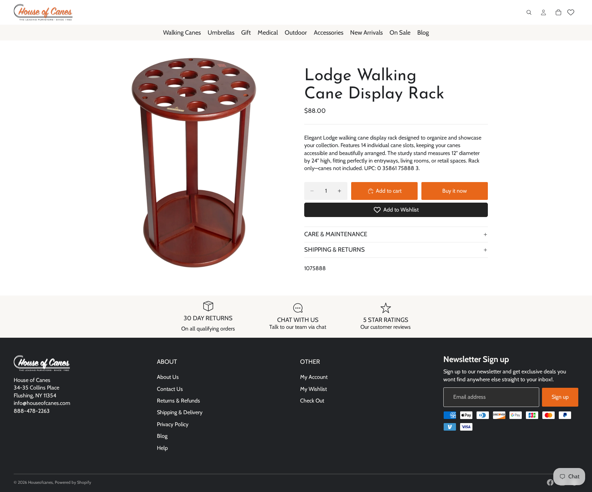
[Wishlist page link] (570, 12)
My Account (314, 377)
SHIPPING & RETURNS (334, 249)
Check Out (312, 400)
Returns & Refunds (178, 400)
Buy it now (454, 191)
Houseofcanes (40, 482)
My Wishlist (313, 389)
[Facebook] (550, 482)
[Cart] (558, 12)
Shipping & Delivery (179, 412)
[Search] (528, 12)
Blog (162, 436)
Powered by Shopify (73, 482)
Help (162, 448)
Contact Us (170, 389)
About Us (168, 377)
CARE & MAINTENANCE (335, 234)
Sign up (560, 397)
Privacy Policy (172, 424)
